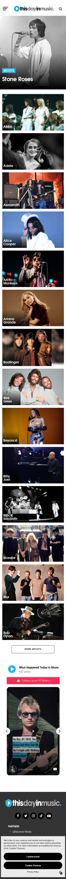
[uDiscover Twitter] (26, 816)
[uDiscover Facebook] (18, 816)
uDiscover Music (22, 831)
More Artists (33, 649)
